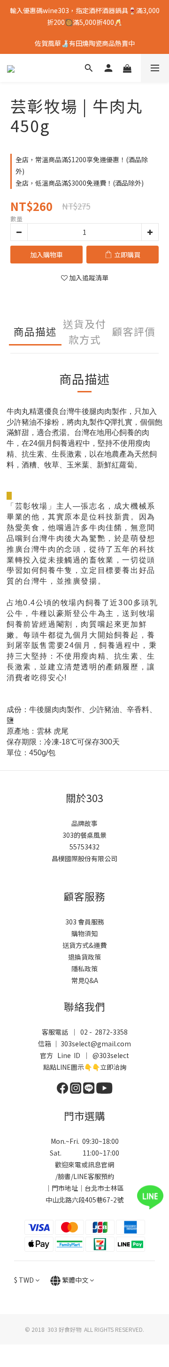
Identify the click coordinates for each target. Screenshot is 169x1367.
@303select (110, 1055)
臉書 (64, 1176)
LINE (80, 1176)
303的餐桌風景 (84, 835)
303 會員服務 (84, 921)
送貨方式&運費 (84, 945)
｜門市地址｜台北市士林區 (84, 1188)
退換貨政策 (84, 956)
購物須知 (84, 933)
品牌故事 (84, 823)
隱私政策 (84, 968)
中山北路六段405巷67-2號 (84, 1199)
